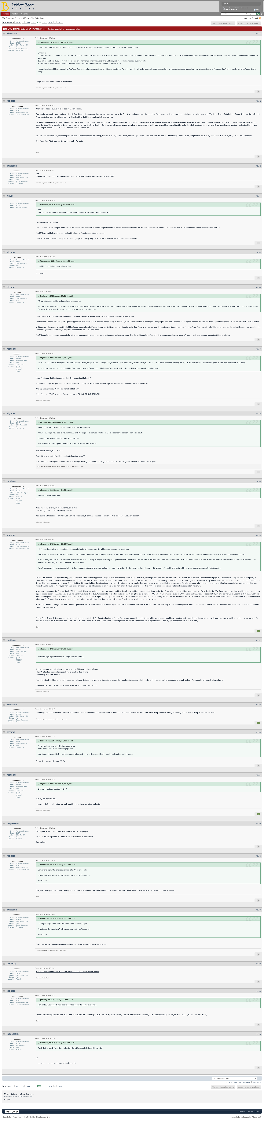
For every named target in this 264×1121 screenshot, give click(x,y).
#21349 (258, 481)
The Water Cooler (38, 18)
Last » (60, 22)
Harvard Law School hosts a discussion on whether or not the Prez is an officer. (67, 972)
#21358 (258, 964)
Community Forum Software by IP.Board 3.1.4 (245, 1117)
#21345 (258, 252)
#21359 (258, 991)
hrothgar (11, 349)
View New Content (251, 18)
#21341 (258, 33)
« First (18, 22)
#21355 (258, 823)
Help (257, 9)
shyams (11, 252)
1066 (28, 22)
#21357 (258, 910)
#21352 (258, 705)
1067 (33, 22)
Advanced (261, 14)
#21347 (258, 349)
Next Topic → (257, 1082)
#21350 (258, 535)
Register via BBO (230, 9)
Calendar (24, 14)
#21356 (258, 856)
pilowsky (11, 963)
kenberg (11, 101)
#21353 (258, 732)
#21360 (258, 1034)
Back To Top (7, 1117)
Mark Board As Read (43, 1117)
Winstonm (12, 33)
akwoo (10, 196)
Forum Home (17, 1117)
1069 (44, 22)
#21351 (258, 640)
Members (15, 14)
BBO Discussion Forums (11, 18)
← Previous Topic (231, 1082)
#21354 (258, 775)
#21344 (258, 196)
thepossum (13, 823)
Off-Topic (26, 18)
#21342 (258, 101)
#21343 (258, 166)
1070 (50, 22)
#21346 (258, 287)
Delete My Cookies (29, 1117)
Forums (6, 14)
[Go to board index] (19, 6)
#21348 (258, 413)
